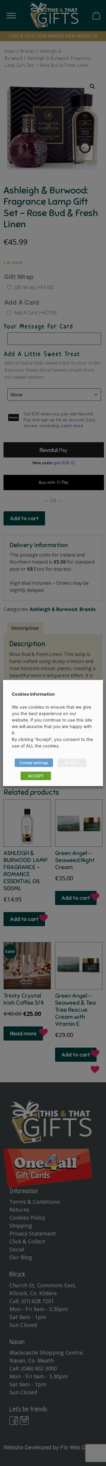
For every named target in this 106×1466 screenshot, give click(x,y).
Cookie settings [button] (33, 762)
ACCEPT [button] (36, 776)
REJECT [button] (72, 762)
